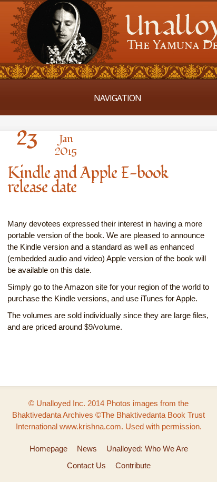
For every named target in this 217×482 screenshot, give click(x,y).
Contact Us (86, 465)
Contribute (133, 465)
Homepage (48, 448)
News (87, 448)
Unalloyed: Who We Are (147, 448)
